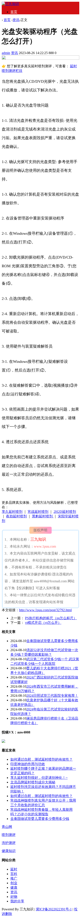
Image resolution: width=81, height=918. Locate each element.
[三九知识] (10, 4)
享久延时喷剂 (12, 511)
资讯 (16, 20)
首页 (13, 12)
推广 (13, 878)
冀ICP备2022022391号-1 (54, 909)
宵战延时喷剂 (38, 511)
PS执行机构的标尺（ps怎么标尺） (51, 618)
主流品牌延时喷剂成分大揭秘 (32, 782)
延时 (13, 869)
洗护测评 (9, 843)
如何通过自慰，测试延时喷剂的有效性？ (41, 759)
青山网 (7, 827)
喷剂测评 (9, 835)
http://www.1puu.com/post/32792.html (45, 610)
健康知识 (9, 851)
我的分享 (17, 901)
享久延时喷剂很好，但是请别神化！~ (39, 777)
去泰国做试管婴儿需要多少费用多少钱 (39, 819)
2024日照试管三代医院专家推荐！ (52, 695)
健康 (13, 887)
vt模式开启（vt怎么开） (43, 622)
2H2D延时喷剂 (65, 511)
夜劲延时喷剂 (16, 516)
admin (6, 53)
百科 (13, 874)
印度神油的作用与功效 (27, 764)
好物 (13, 896)
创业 (13, 883)
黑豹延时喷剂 (43, 516)
